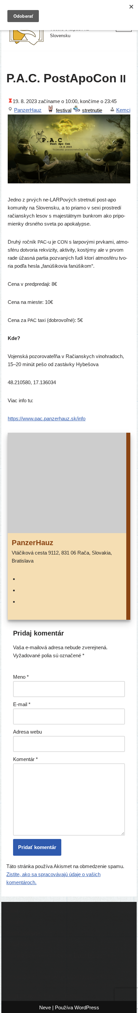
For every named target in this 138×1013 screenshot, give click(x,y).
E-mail (21, 704)
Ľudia (12, 910)
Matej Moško (81, 977)
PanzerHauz (28, 110)
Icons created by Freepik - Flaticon (44, 995)
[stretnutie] (88, 110)
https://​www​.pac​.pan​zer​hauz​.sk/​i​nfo (46, 418)
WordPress (86, 1007)
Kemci (123, 110)
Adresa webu (27, 732)
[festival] (60, 110)
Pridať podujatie (23, 933)
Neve (45, 1007)
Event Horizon (89, 955)
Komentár (25, 759)
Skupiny (15, 922)
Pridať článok (21, 944)
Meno (21, 677)
